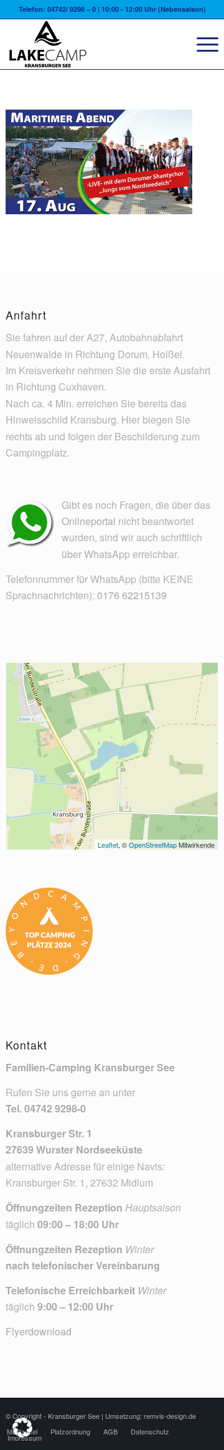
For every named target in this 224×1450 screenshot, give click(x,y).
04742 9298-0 (55, 1108)
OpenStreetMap (153, 845)
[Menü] (201, 44)
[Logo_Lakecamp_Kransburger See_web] (91, 44)
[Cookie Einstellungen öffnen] (22, 1433)
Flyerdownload (39, 1331)
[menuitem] (201, 44)
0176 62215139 (132, 595)
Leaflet (108, 845)
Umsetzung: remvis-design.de (150, 1416)
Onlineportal (89, 521)
